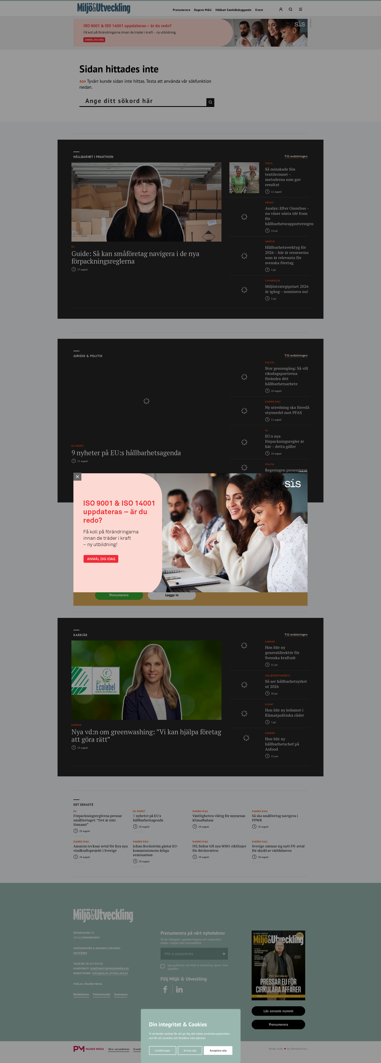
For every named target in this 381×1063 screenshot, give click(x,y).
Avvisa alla (190, 1050)
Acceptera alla (218, 1050)
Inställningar (162, 1050)
